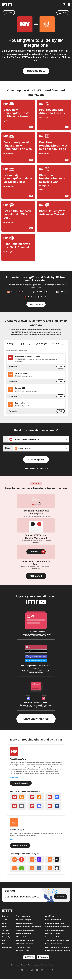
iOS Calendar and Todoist (24, 944)
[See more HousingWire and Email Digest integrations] (53, 797)
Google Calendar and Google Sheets (28, 926)
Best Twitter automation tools (54, 923)
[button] (69, 4)
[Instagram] (32, 970)
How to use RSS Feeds (52, 933)
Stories (4, 923)
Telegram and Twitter (23, 947)
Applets (4, 926)
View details (13, 366)
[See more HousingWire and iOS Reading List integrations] (18, 806)
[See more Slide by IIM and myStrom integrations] (18, 868)
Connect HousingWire (20, 783)
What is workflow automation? (55, 930)
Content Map (6, 937)
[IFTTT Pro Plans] (23, 388)
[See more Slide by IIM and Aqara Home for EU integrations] (35, 868)
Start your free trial (36, 718)
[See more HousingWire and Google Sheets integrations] (53, 806)
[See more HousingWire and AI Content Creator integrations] (35, 797)
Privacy (51, 965)
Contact (44, 965)
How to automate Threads (53, 944)
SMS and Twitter (21, 937)
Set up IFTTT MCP (36, 304)
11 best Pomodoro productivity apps (57, 940)
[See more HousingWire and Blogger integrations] (18, 797)
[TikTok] (46, 970)
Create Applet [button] (36, 459)
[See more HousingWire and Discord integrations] (35, 806)
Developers (15, 965)
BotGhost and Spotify (23, 933)
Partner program (33, 965)
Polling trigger (21, 359)
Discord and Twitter (22, 950)
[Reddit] (51, 970)
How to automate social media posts (57, 947)
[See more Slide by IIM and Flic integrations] (35, 859)
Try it (60, 366)
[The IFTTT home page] (7, 4)
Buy (11, 839)
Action (19, 376)
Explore (5, 916)
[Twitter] (41, 970)
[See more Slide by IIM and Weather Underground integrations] (53, 859)
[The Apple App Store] (29, 957)
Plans (4, 944)
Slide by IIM (52, 40)
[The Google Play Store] (43, 957)
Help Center (6, 933)
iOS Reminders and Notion (25, 940)
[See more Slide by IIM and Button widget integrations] (18, 859)
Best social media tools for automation (57, 950)
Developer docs (7, 947)
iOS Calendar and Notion (24, 923)
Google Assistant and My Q (25, 930)
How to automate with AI (53, 919)
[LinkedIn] (27, 970)
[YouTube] (36, 970)
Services (5, 919)
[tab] (10, 343)
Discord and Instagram (24, 919)
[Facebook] (22, 970)
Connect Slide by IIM (20, 845)
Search (4, 940)
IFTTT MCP (5, 930)
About (58, 965)
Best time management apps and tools (57, 926)
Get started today (36, 71)
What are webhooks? (52, 937)
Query (18, 391)
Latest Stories (50, 916)
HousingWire (21, 40)
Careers (23, 965)
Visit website (14, 777)
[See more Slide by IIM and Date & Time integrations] (53, 868)
